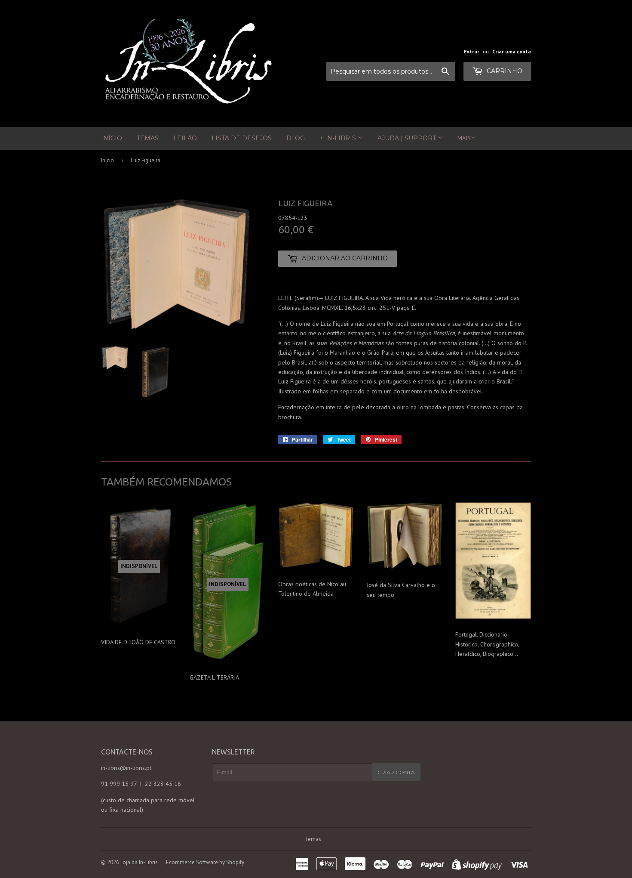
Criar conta (396, 772)
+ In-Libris (338, 138)
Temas (148, 138)
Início (111, 138)
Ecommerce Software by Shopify (205, 862)
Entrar (471, 51)
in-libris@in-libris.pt (126, 768)
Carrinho (503, 71)
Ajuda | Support (407, 138)
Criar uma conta (511, 51)
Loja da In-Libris (139, 862)
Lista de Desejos (242, 138)
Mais (464, 138)
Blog (295, 138)
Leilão (185, 138)
